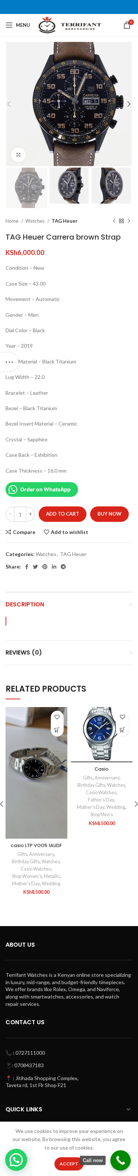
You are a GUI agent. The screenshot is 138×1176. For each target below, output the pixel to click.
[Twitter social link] (35, 566)
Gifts (22, 854)
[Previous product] (114, 221)
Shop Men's (101, 814)
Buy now (109, 514)
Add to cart (62, 514)
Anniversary (41, 854)
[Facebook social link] (27, 566)
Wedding (51, 883)
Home (13, 221)
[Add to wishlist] (57, 717)
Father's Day (101, 800)
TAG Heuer (65, 221)
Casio (102, 769)
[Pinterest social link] (45, 566)
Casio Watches (36, 869)
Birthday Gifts (26, 861)
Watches (35, 221)
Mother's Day (26, 883)
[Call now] (120, 1160)
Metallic (52, 876)
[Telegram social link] (63, 566)
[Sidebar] (9, 362)
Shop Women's (27, 876)
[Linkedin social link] (54, 566)
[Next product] (128, 221)
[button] (57, 730)
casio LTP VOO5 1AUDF (36, 845)
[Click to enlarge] (18, 154)
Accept (69, 1163)
